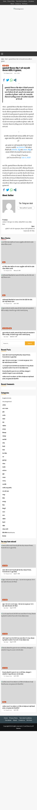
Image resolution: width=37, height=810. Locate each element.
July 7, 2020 (17, 73)
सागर (3, 515)
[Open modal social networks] (15, 80)
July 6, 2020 (25, 157)
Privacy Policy (11, 1)
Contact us (18, 3)
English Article (6, 398)
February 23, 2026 (17, 270)
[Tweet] (7, 80)
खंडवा (3, 419)
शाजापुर (4, 501)
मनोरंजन (4, 470)
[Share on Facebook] (3, 80)
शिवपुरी (4, 508)
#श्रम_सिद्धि (27, 150)
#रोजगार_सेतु (16, 150)
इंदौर (3, 412)
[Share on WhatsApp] (11, 80)
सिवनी (3, 522)
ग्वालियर (4, 425)
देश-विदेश (4, 453)
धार (3, 456)
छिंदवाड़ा (4, 432)
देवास (3, 450)
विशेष (3, 498)
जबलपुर (4, 436)
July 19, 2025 (16, 303)
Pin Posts (24, 3)
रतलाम (4, 477)
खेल (3, 422)
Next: (20, 228)
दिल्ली (4, 65)
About (12, 3)
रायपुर (3, 494)
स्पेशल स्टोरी (5, 529)
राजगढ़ (4, 481)
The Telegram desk (8, 73)
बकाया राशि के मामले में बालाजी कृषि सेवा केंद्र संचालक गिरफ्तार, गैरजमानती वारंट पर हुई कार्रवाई (16, 356)
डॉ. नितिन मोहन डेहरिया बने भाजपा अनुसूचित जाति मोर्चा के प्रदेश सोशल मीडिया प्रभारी (18, 267)
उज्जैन (4, 415)
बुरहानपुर (4, 460)
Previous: (17, 222)
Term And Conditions (21, 1)
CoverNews (26, 726)
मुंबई (3, 474)
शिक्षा (3, 505)
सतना (3, 512)
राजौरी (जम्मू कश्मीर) (7, 487)
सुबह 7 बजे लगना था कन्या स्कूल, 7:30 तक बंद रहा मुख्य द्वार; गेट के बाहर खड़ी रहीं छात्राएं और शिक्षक (17, 361)
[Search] (34, 53)
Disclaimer (31, 1)
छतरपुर (4, 429)
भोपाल (7, 65)
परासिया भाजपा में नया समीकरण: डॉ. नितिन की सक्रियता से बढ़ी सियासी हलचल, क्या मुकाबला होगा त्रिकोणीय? (18, 377)
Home (4, 1)
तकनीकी (4, 439)
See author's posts (26, 208)
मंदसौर (4, 467)
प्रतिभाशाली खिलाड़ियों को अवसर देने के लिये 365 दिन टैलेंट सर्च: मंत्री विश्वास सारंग (17, 300)
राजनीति (4, 484)
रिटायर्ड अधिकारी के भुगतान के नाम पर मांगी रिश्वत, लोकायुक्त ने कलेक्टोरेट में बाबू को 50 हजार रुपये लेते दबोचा (16, 372)
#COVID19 (20, 147)
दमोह (3, 443)
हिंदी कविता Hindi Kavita (8, 532)
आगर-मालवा (5, 408)
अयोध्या (4, 405)
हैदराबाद (4, 536)
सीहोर (3, 525)
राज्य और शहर (5, 328)
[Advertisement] (18, 32)
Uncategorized (7, 401)
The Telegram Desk (8, 270)
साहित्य (4, 518)
